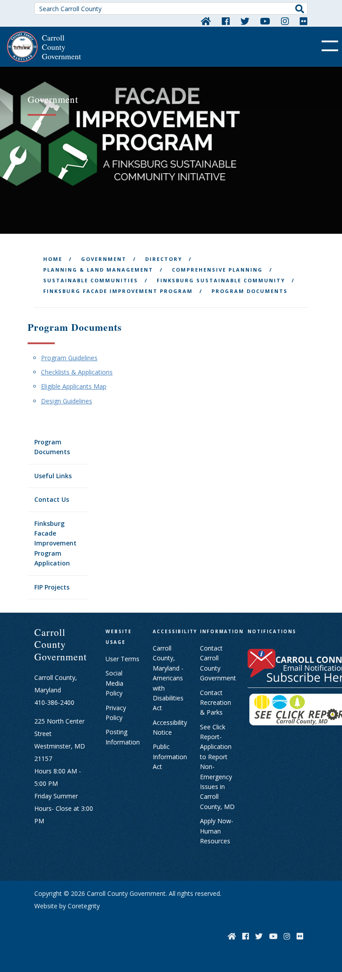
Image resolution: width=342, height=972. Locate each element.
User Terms (122, 659)
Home (52, 259)
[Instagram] (285, 21)
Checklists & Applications (77, 372)
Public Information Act (170, 756)
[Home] (206, 21)
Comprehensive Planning (217, 269)
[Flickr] (304, 21)
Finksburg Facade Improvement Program (118, 291)
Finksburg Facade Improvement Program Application (55, 543)
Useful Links (53, 476)
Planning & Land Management (98, 269)
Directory (163, 259)
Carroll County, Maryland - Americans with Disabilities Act (168, 678)
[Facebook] (226, 21)
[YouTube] (265, 21)
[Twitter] (244, 21)
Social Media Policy (114, 683)
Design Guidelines (66, 401)
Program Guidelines (69, 358)
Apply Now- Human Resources (216, 831)
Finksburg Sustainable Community (221, 280)
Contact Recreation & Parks (215, 702)
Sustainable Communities (90, 280)
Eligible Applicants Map (73, 386)
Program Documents (52, 447)
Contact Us (51, 499)
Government (103, 259)
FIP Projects (51, 587)
